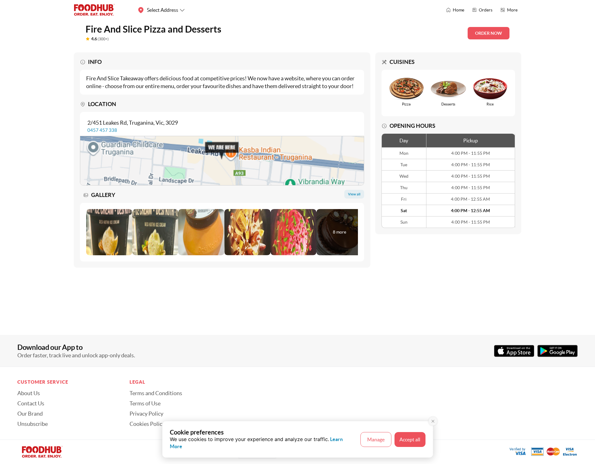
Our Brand (30, 414)
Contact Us (30, 403)
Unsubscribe (32, 424)
